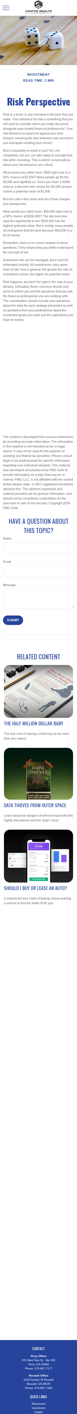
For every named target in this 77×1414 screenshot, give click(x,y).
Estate (38, 1412)
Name (7, 538)
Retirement (38, 1403)
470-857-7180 (43, 1388)
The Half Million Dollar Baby (33, 723)
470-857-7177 (43, 1368)
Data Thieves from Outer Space (35, 805)
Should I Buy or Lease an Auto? (35, 887)
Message (9, 585)
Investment (38, 1407)
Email (7, 561)
